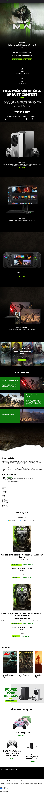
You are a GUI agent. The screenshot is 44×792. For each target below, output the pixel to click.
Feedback (31, 783)
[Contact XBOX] (7, 781)
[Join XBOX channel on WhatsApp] (16, 781)
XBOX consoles (3, 783)
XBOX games (8, 783)
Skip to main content (4, 0)
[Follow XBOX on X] (12, 781)
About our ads (5, 791)
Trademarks (37, 790)
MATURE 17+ (9, 477)
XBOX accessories (20, 783)
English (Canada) (3, 787)
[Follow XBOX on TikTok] (19, 781)
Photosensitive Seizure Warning (6, 784)
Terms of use (32, 790)
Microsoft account (15, 784)
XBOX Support (26, 783)
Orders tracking (34, 784)
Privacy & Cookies (19, 790)
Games (1, 786)
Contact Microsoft (13, 790)
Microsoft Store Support (23, 784)
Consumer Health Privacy (4, 790)
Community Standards (37, 783)
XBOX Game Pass (14, 783)
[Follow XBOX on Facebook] (9, 781)
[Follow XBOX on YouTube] (21, 781)
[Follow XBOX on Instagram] (14, 781)
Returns (29, 784)
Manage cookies (26, 790)
